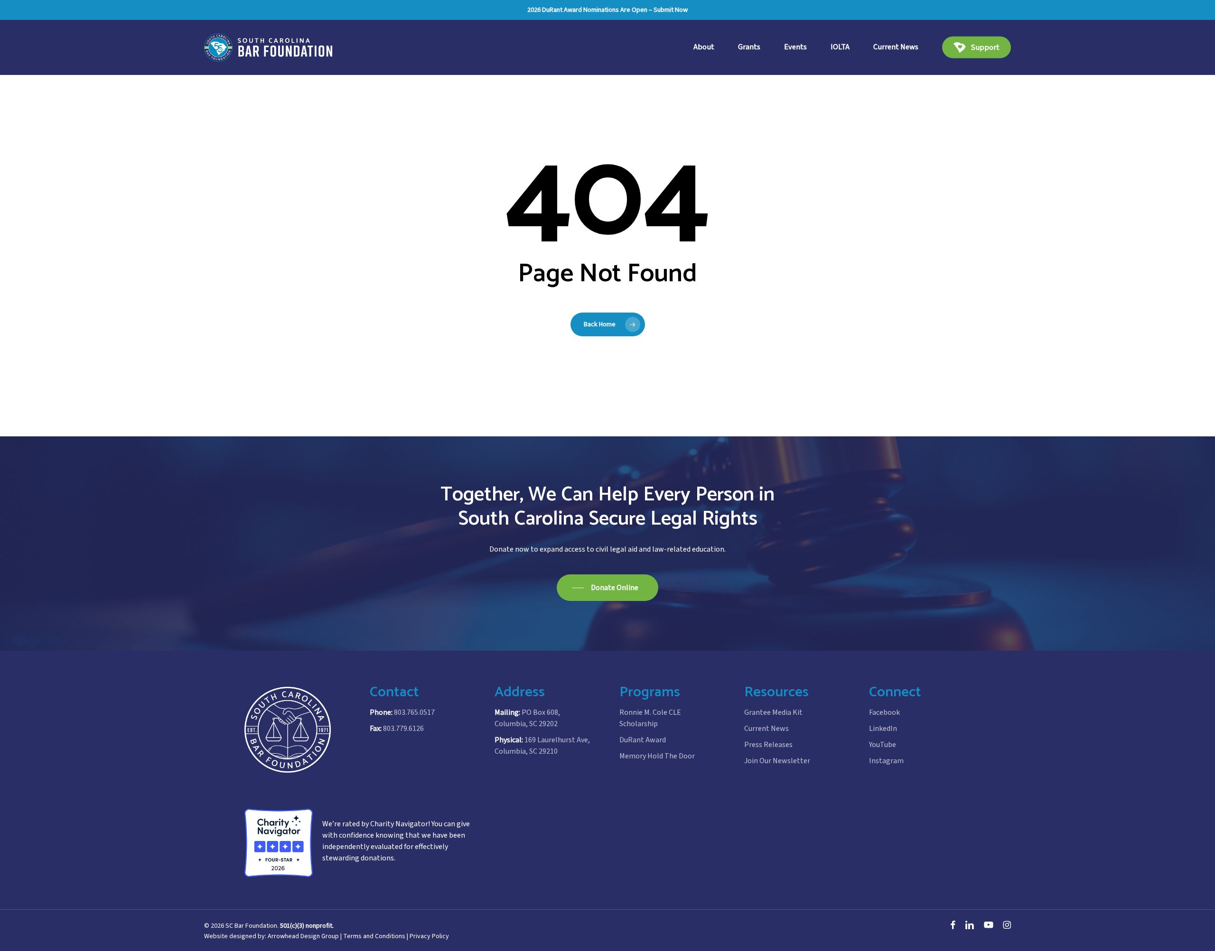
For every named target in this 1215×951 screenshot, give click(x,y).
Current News (766, 728)
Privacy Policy (429, 936)
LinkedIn (883, 728)
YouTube (882, 744)
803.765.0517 (414, 712)
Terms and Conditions (374, 936)
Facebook (884, 712)
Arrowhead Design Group (303, 936)
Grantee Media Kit (773, 712)
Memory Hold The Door (657, 756)
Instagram (886, 761)
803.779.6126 (403, 728)
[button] (607, 588)
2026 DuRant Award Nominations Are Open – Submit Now (607, 10)
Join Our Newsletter (777, 761)
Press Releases (768, 744)
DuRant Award (642, 740)
